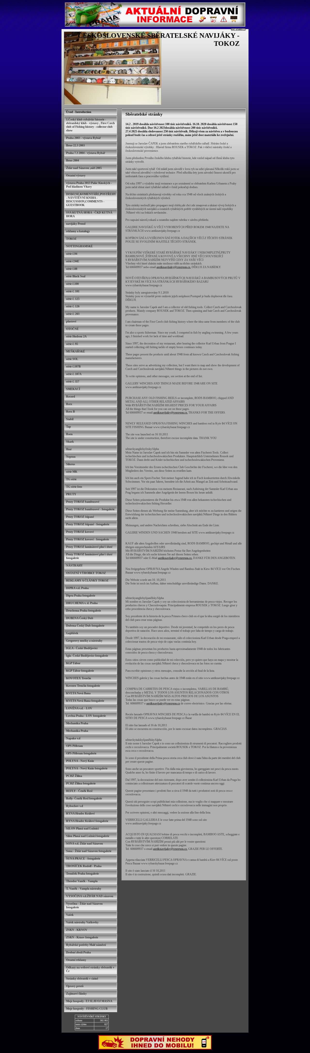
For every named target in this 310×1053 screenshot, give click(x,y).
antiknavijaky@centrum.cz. (173, 267)
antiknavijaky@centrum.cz (163, 703)
